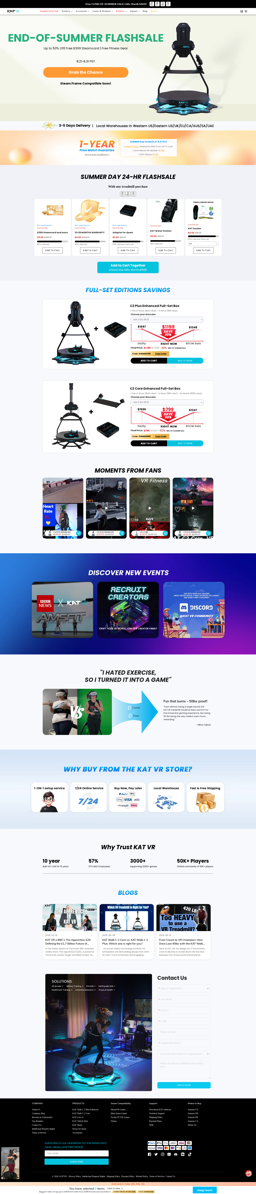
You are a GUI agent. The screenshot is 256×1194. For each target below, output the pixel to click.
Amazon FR (193, 1117)
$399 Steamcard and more (52, 232)
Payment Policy (128, 1176)
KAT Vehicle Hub (80, 1121)
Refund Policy (142, 1176)
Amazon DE (193, 1113)
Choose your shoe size (143, 314)
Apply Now (184, 1085)
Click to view (114, 1188)
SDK (151, 1125)
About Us (36, 1109)
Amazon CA (193, 1121)
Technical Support (157, 1113)
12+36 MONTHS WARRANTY (90, 232)
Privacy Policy (75, 1176)
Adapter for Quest (123, 232)
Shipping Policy (156, 1117)
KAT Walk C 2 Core (81, 1113)
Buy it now (185, 360)
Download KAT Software (160, 1109)
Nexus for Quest (79, 1129)
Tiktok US (192, 1125)
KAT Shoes (77, 1125)
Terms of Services (156, 1176)
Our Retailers (37, 1121)
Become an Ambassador (42, 1117)
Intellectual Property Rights (43, 1129)
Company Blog (38, 1113)
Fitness (114, 1121)
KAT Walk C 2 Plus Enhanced (85, 1109)
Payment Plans (155, 1121)
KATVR (63, 1176)
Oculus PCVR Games (120, 1117)
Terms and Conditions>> (97, 154)
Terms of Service (39, 1133)
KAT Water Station (160, 230)
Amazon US (193, 1109)
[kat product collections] (241, 11)
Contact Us (36, 1125)
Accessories (77, 1133)
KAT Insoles (194, 228)
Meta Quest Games (119, 1113)
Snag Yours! (204, 1190)
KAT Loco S (77, 1117)
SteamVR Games (118, 1109)
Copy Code (160, 353)
